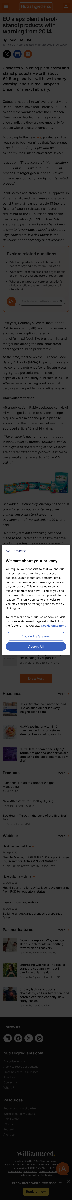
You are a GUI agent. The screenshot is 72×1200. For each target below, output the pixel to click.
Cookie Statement (53, 625)
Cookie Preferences (36, 636)
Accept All (36, 646)
